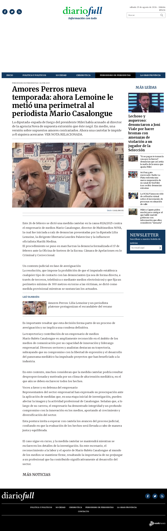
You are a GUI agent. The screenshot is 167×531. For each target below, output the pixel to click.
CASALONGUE (118, 210)
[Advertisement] (83, 48)
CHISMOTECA (83, 75)
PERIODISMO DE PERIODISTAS (115, 75)
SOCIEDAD (61, 75)
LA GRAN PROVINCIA (150, 75)
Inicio (10, 75)
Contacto (83, 511)
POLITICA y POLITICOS (34, 75)
